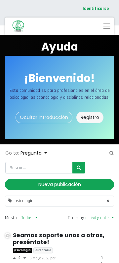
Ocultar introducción (44, 117)
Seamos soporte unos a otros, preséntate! (58, 238)
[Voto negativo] (24, 258)
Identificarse (96, 9)
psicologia (22, 250)
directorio (43, 250)
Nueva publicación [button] (59, 184)
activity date (97, 218)
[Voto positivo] (16, 258)
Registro (90, 117)
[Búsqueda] (78, 167)
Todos (27, 218)
